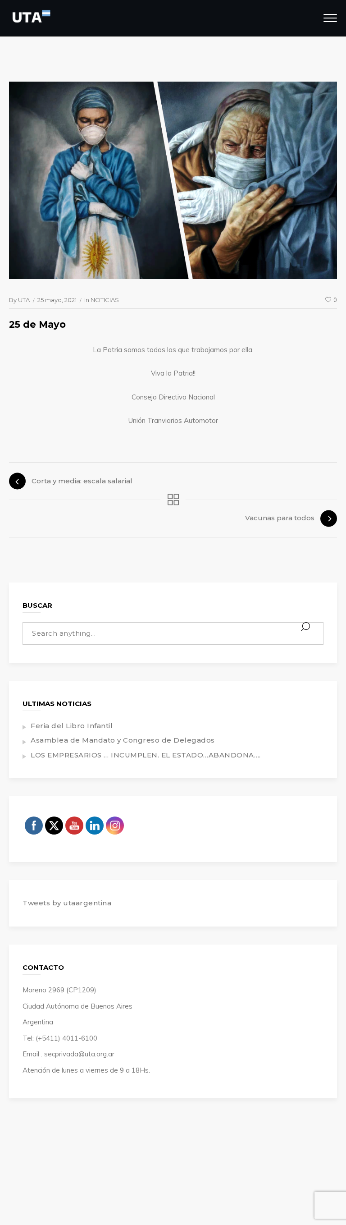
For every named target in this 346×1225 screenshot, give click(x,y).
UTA (24, 299)
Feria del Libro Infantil (72, 725)
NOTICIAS (105, 299)
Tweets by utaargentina (67, 903)
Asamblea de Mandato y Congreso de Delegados (123, 740)
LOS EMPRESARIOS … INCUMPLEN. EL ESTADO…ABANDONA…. (146, 755)
